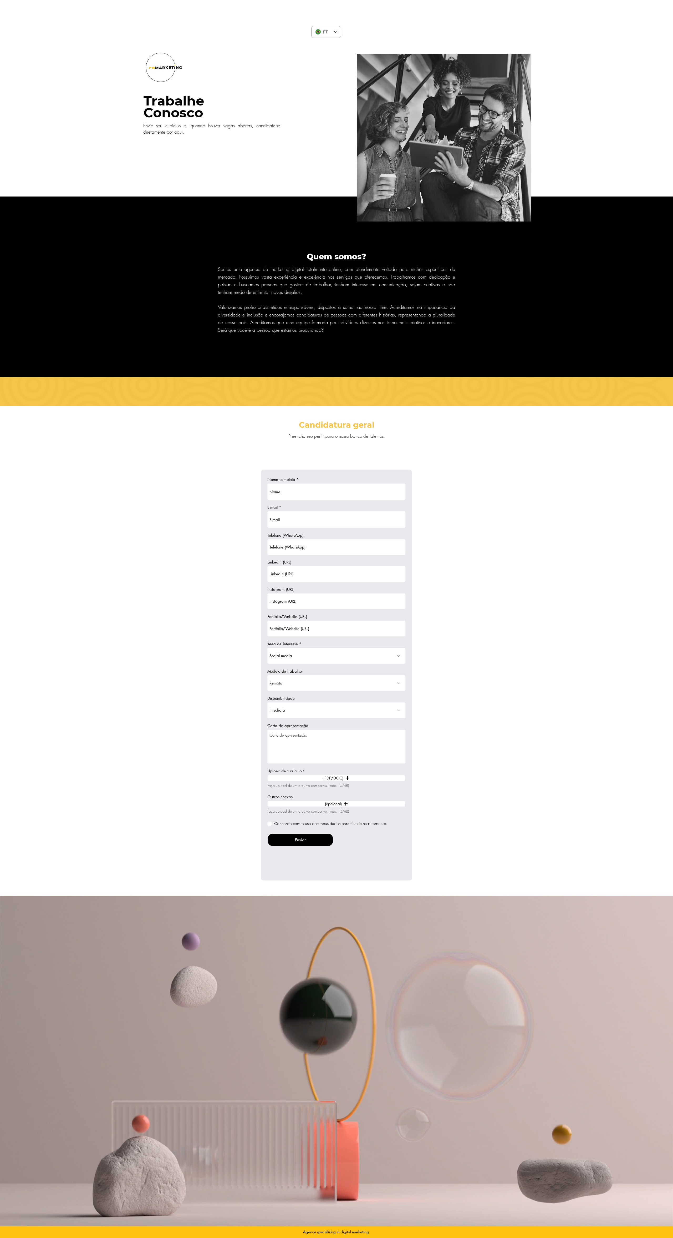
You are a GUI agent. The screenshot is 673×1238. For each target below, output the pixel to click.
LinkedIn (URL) (279, 562)
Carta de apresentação (287, 726)
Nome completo (281, 479)
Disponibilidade (281, 698)
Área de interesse (282, 644)
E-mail (272, 507)
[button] (175, 84)
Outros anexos (280, 797)
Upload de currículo (284, 771)
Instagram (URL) (280, 589)
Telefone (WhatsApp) (285, 535)
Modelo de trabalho (284, 671)
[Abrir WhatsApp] (660, 1225)
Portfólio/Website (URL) (287, 616)
